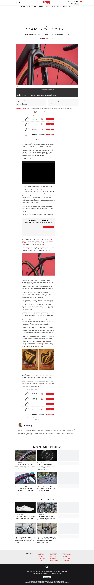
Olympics (40, 560)
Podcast (65, 6)
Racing (28, 6)
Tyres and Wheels (49, 26)
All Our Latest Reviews (66, 554)
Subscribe (76, 3)
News (24, 6)
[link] (27, 119)
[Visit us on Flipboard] (81, 1)
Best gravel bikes (53, 556)
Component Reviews (66, 558)
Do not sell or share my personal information (51, 573)
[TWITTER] (24, 426)
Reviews (34, 6)
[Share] (41, 38)
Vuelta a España (41, 558)
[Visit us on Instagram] (74, 1)
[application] (38, 172)
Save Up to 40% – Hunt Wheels (29, 9)
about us (29, 571)
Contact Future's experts (37, 571)
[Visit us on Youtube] (79, 1)
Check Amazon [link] (50, 134)
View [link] (50, 119)
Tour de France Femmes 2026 (70, 9)
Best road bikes (53, 554)
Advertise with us (36, 573)
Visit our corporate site (61, 581)
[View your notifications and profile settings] (19, 3)
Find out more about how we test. (68, 108)
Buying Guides (41, 6)
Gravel (53, 6)
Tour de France (41, 554)
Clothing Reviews (65, 560)
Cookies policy (64, 571)
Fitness (48, 6)
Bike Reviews (64, 556)
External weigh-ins (40, 343)
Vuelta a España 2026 (43, 9)
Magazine (59, 6)
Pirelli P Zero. (31, 379)
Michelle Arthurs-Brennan (42, 111)
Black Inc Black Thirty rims (27, 193)
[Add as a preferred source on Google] (47, 577)
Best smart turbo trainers (54, 558)
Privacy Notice (25, 230)
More (70, 6)
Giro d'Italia (40, 556)
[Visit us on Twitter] (76, 1)
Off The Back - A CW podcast (56, 9)
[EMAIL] (32, 426)
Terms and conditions (48, 571)
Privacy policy (57, 571)
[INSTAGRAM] (26, 426)
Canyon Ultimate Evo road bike (44, 189)
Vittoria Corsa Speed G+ (42, 242)
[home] (21, 6)
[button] (38, 119)
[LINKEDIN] (28, 426)
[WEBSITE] (30, 426)
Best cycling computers (54, 560)
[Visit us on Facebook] (77, 1)
